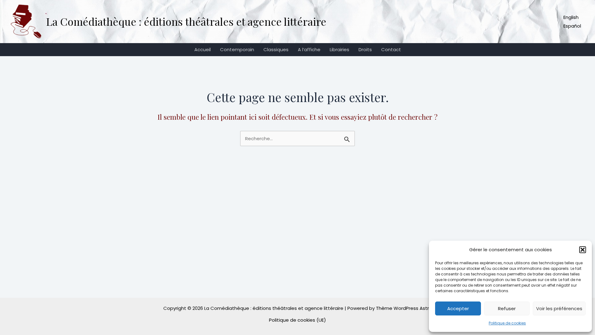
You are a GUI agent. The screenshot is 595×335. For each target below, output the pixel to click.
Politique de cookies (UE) (297, 320)
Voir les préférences (559, 308)
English (571, 17)
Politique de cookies (507, 323)
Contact (391, 49)
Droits (365, 49)
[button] (583, 250)
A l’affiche (309, 49)
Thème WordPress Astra (404, 308)
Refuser (507, 308)
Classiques (276, 49)
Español (572, 26)
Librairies (339, 49)
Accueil (202, 49)
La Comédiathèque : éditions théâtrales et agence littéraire (186, 21)
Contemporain (237, 49)
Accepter (458, 308)
